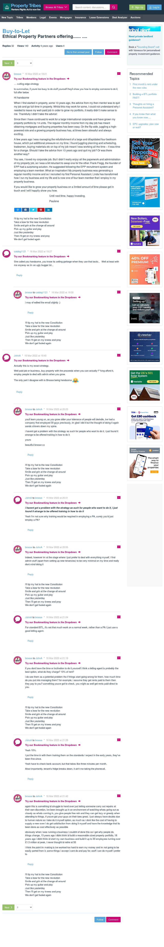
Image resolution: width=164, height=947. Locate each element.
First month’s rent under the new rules (145, 85)
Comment (112, 52)
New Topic (7, 17)
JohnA (17, 355)
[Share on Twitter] (33, 210)
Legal (43, 17)
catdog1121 (20, 251)
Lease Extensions (99, 17)
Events (53, 17)
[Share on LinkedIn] (48, 210)
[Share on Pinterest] (41, 210)
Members (31, 17)
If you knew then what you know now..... (144, 115)
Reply (19, 275)
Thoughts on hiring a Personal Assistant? (143, 105)
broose (18, 73)
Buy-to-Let (16, 31)
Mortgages (66, 17)
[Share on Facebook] (25, 210)
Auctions (135, 17)
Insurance (80, 17)
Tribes (19, 17)
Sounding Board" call (148, 46)
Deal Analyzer (119, 17)
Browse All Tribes (55, 7)
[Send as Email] (17, 210)
